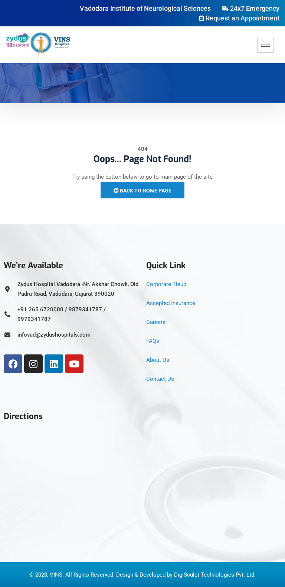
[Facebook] (13, 363)
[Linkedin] (54, 363)
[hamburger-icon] (265, 45)
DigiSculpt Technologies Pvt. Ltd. (215, 574)
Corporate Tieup (166, 284)
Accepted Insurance (170, 303)
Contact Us (160, 379)
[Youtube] (74, 363)
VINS (56, 574)
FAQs (152, 341)
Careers (156, 322)
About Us (157, 360)
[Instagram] (33, 363)
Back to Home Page (145, 191)
